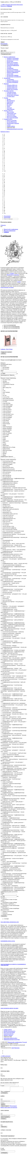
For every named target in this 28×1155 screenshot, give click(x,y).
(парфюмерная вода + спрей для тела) (12, 698)
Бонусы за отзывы (11, 116)
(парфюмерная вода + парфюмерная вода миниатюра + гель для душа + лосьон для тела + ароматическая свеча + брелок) (13, 809)
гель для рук (5, 524)
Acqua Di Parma (6, 412)
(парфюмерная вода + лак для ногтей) (12, 772)
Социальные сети (11, 113)
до (1, 373)
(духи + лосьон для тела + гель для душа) (13, 851)
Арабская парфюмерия (13, 65)
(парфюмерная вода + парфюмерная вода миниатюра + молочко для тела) (12, 652)
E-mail (2, 1085)
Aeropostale (5, 436)
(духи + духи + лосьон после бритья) (12, 720)
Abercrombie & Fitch (7, 398)
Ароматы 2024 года (12, 88)
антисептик (5, 598)
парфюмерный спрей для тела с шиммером (13, 703)
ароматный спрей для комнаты (10, 509)
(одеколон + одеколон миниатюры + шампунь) (14, 502)
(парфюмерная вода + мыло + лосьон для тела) (14, 563)
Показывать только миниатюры (10, 905)
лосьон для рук (6, 510)
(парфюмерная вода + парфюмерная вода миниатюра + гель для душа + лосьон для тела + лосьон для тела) (13, 840)
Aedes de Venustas (7, 433)
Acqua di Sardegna (7, 417)
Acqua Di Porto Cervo (8, 414)
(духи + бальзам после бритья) (10, 754)
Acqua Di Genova (6, 409)
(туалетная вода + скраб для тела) (11, 555)
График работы (11, 126)
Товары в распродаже (8, 911)
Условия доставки (11, 93)
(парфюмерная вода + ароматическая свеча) (14, 765)
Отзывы (6, 98)
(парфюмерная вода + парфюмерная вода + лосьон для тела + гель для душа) (13, 866)
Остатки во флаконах (12, 69)
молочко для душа (7, 592)
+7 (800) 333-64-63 (12, 4)
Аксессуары (10, 73)
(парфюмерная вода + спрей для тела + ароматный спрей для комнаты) (12, 835)
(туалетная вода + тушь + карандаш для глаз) (14, 676)
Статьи (9, 124)
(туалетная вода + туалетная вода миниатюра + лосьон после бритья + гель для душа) (13, 874)
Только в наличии (7, 914)
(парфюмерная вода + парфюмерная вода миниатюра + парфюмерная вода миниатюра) (13, 623)
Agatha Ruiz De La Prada (8, 447)
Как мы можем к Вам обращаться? (10, 1082)
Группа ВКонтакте (12, 122)
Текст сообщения (5, 1091)
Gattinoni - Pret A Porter (7, 349)
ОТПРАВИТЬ (4, 1093)
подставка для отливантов (9, 607)
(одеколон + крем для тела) (9, 656)
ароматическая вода (7, 535)
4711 (3, 393)
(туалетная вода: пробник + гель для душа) (13, 534)
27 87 (3, 390)
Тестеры (9, 66)
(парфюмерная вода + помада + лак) (12, 668)
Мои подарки (10, 112)
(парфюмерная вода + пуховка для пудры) (13, 650)
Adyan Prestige (6, 431)
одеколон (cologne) (7, 464)
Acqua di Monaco (6, 411)
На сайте (9, 105)
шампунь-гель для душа (8, 486)
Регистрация (4, 43)
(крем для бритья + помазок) (10, 771)
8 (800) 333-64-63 (13, 1043)
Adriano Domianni (7, 428)
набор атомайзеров (7, 782)
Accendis (4, 401)
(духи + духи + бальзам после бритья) (12, 654)
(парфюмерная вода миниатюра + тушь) (13, 830)
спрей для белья (6, 785)
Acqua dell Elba (6, 403)
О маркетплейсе (8, 119)
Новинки (6, 83)
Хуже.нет (9, 107)
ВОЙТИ (3, 1104)
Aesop (4, 437)
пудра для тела (6, 521)
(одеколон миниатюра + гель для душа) (12, 677)
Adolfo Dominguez (7, 426)
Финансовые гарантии (13, 123)
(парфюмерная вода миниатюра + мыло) (13, 876)
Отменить (3, 1118)
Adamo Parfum (6, 423)
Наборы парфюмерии (12, 72)
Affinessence (5, 441)
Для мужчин (7, 217)
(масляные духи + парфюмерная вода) (12, 694)
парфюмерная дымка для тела (10, 481)
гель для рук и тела (7, 523)
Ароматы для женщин (13, 58)
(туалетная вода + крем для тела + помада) (13, 825)
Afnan (4, 442)
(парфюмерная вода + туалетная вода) (12, 589)
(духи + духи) (6, 597)
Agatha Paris (5, 445)
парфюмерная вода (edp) (8, 462)
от (1, 371)
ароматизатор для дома (8, 469)
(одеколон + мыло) (7, 584)
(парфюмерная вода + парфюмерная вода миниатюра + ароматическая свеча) (12, 878)
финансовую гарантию (13, 274)
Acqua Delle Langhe (7, 404)
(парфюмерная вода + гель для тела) (12, 733)
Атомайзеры (10, 68)
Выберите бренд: (5, 131)
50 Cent (4, 395)
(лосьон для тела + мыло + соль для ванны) (13, 549)
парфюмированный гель (8, 518)
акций (19, 281)
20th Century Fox (6, 387)
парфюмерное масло (7, 507)
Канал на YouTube (11, 120)
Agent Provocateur (7, 450)
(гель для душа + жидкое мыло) (10, 583)
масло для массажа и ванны (9, 529)
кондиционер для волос (8, 484)
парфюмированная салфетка (10, 483)
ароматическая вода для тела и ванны (12, 557)
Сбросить (3, 225)
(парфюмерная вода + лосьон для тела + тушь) (14, 489)
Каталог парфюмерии (9, 56)
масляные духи (6, 506)
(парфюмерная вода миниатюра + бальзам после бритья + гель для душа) (13, 799)
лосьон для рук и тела (8, 526)
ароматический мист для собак (10, 881)
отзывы (12, 273)
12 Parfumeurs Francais (8, 384)
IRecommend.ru (11, 100)
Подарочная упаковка (12, 75)
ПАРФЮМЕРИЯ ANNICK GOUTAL (8, 941)
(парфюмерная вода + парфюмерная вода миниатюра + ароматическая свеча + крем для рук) (13, 691)
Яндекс (9, 99)
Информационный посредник (15, 129)
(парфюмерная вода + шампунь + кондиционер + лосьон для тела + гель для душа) (13, 741)
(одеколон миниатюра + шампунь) (11, 633)
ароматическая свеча (7, 467)
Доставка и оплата (9, 90)
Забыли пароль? (5, 1106)
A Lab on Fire (5, 397)
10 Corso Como (6, 379)
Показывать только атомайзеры (10, 908)
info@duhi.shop (15, 1047)
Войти (2, 42)
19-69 (3, 386)
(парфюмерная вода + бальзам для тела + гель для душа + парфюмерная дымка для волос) (14, 500)
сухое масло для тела (7, 515)
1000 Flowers (5, 382)
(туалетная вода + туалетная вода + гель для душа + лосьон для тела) (13, 579)
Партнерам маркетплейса (10, 1038)
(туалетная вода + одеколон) (9, 707)
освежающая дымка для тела (10, 513)
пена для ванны (6, 472)
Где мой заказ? (11, 96)
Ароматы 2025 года (12, 86)
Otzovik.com (10, 102)
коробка (4, 604)
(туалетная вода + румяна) (9, 636)
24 (3, 389)
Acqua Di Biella (6, 408)
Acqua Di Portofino (7, 415)
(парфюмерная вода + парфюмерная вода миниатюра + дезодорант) (12, 793)
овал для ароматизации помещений (11, 565)
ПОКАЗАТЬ (4, 916)
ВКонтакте (10, 103)
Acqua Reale (5, 420)
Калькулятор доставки (13, 95)
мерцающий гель (7, 512)
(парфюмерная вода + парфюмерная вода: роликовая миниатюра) (13, 479)
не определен (4, 45)
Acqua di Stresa (6, 419)
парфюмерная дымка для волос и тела (12, 554)
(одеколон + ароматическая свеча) (11, 869)
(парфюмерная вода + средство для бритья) (13, 887)
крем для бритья (6, 475)
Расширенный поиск (6, 54)
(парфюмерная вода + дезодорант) (11, 532)
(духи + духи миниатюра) (9, 861)
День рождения (11, 114)
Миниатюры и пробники (13, 71)
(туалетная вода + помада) (9, 645)
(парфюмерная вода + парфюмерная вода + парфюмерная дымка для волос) (13, 891)
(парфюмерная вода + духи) (9, 609)
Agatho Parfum (6, 448)
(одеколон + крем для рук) (9, 777)
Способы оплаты (11, 92)
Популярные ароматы (12, 64)
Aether (4, 439)
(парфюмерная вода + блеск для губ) (12, 688)
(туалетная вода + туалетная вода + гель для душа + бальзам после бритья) (13, 573)
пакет (3, 561)
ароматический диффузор (9, 528)
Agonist (4, 453)
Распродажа (10, 61)
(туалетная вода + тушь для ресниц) (11, 712)
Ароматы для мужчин (12, 59)
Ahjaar (4, 455)
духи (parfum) (6, 466)
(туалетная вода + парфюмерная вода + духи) (14, 695)
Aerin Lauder (5, 434)
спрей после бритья (7, 517)
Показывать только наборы (9, 902)
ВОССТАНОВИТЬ (5, 1117)
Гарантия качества (8, 1034)
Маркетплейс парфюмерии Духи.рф (17, 1042)
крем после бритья (7, 520)
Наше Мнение (10, 109)
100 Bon (4, 381)
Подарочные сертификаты (14, 76)
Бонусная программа (12, 117)
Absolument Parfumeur (8, 400)
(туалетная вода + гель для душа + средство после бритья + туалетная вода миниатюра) (13, 658)
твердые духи (6, 504)
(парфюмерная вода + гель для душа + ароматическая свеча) (12, 551)
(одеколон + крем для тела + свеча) (11, 717)
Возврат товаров (8, 1035)
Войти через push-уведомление (9, 1107)
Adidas (4, 425)
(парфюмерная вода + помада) (10, 635)
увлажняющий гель (7, 540)
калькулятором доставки (7, 287)
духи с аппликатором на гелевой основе (13, 531)
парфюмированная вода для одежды (12, 470)
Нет (5, 50)
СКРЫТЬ (3, 353)
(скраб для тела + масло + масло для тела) (13, 543)
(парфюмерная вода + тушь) (9, 641)
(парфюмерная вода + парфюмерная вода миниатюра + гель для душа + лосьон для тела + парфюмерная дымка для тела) (13, 845)
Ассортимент (10, 79)
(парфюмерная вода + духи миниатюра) (13, 888)
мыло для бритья (6, 600)
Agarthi (4, 444)
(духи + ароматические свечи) (10, 766)
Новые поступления (12, 62)
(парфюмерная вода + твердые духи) (12, 545)
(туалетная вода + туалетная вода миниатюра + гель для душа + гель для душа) (13, 710)
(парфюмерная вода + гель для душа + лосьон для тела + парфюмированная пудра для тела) (14, 769)
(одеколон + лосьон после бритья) (11, 590)
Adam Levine (5, 422)
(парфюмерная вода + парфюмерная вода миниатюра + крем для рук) (12, 626)
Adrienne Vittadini (7, 430)
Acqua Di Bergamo (7, 406)
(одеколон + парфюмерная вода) (11, 818)
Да (1, 50)
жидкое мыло (6, 697)
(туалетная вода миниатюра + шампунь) (13, 631)
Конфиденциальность (9, 1031)
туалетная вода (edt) (7, 461)
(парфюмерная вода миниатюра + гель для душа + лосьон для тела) (13, 629)
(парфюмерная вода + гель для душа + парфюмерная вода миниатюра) (12, 775)
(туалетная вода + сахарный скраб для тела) (14, 487)
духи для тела (6, 542)
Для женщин (7, 216)
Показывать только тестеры (9, 899)
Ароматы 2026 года (12, 85)
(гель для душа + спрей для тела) (11, 837)
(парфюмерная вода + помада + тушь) (12, 663)
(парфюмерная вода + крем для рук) (11, 581)
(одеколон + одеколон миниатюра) (11, 783)
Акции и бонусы (8, 110)
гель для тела (5, 473)
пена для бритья (6, 477)
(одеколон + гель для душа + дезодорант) (13, 606)
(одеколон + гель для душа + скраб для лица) (14, 753)
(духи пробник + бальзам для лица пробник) (14, 718)
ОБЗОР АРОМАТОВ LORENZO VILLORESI (9, 1008)
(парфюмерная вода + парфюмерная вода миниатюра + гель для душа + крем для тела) (12, 614)
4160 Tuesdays (6, 392)
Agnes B (4, 452)
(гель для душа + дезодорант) (10, 885)
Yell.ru (8, 106)
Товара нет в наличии (6, 352)
